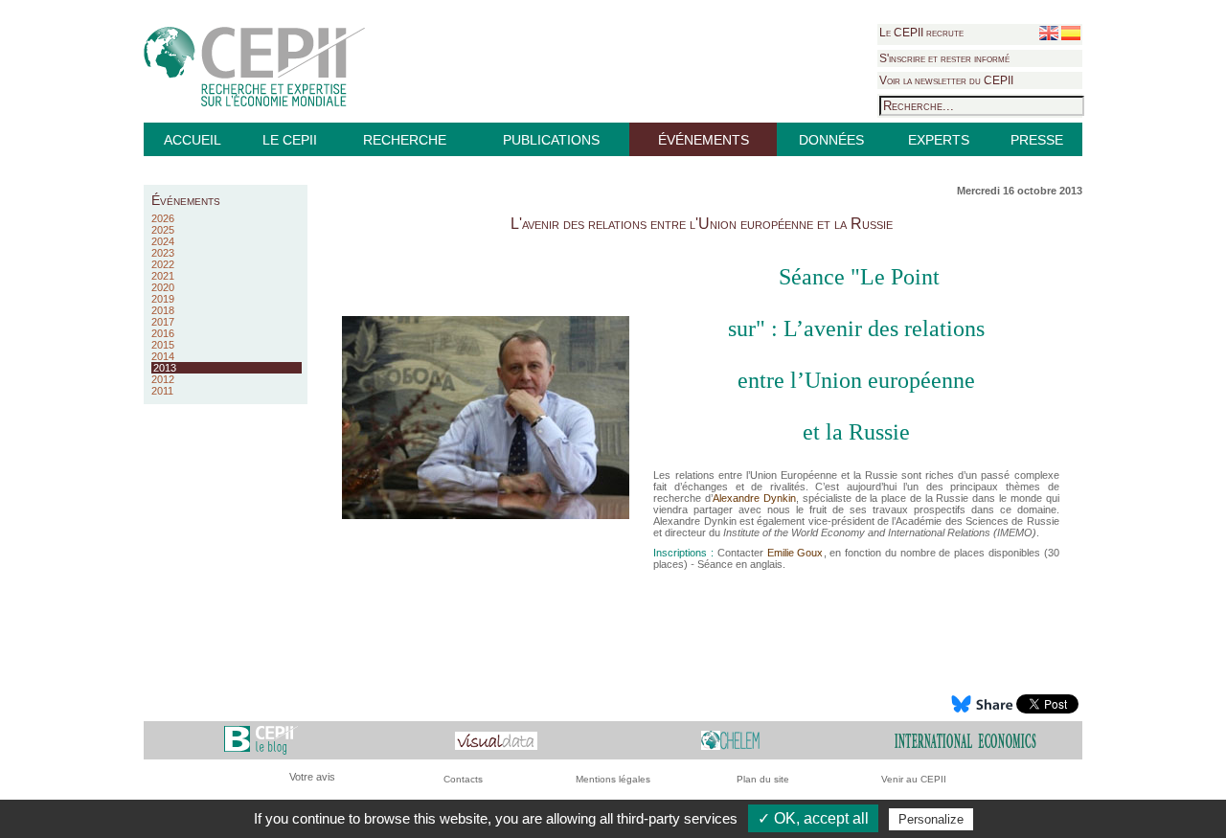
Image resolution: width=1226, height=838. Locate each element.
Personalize (931, 819)
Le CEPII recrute (921, 32)
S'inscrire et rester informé (944, 58)
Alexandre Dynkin (754, 498)
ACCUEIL (192, 139)
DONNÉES (831, 139)
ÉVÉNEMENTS (703, 139)
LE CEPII (289, 139)
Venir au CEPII (913, 779)
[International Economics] (965, 740)
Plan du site (763, 779)
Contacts (463, 779)
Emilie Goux (795, 552)
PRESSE (1036, 139)
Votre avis (312, 776)
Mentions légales (613, 779)
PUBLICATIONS (551, 139)
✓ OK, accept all (813, 818)
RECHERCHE (404, 139)
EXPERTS (938, 139)
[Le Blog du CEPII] (261, 740)
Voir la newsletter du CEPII (946, 80)
